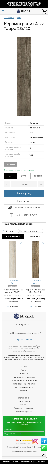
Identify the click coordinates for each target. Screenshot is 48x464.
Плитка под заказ (24, 412)
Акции (24, 370)
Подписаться (9, 434)
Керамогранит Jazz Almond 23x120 (13, 291)
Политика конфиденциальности (24, 452)
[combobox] (30, 231)
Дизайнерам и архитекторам (24, 380)
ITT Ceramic (9, 18)
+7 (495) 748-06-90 (24, 325)
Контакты (24, 391)
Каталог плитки (24, 398)
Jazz (19, 18)
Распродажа (24, 401)
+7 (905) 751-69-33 (37, 462)
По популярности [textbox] (28, 231)
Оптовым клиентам (24, 387)
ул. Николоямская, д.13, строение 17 (25, 333)
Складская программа (24, 408)
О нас (24, 367)
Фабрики (24, 405)
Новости (24, 373)
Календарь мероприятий (24, 384)
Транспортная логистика (24, 377)
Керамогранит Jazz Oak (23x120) (35, 291)
